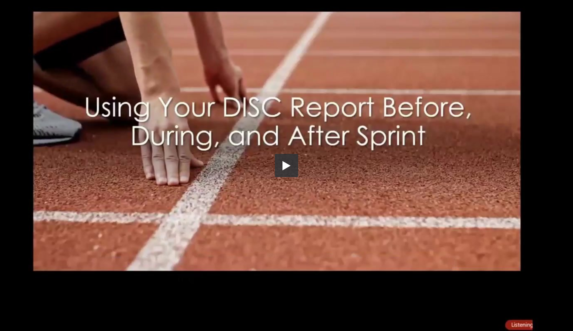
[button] (286, 165)
